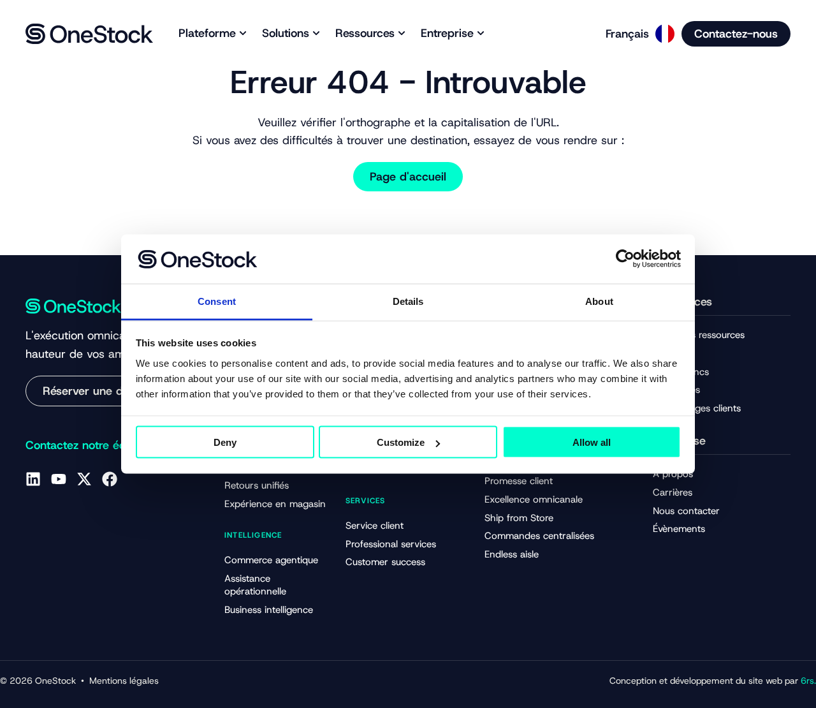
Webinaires (676, 389)
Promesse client (518, 481)
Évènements (679, 528)
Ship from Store (518, 518)
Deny (225, 442)
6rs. (808, 680)
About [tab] (599, 300)
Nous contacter (686, 511)
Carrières (672, 492)
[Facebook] (109, 479)
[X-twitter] (84, 479)
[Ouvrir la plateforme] (243, 33)
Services (366, 501)
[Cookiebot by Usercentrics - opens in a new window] (625, 259)
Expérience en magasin (275, 504)
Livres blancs (681, 371)
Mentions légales (124, 680)
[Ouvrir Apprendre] (401, 33)
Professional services (391, 544)
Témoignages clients (697, 408)
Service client (375, 525)
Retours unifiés (256, 485)
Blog (662, 353)
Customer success (385, 562)
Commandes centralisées (539, 535)
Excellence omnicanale (533, 499)
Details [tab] (408, 300)
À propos (673, 474)
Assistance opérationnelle (255, 585)
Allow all (591, 442)
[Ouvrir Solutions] (316, 33)
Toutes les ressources (699, 334)
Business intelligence (268, 609)
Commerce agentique (271, 560)
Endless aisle (511, 554)
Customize (401, 442)
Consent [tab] (217, 300)
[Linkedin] (33, 479)
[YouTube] (58, 479)
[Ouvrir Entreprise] (480, 33)
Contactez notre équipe (87, 445)
